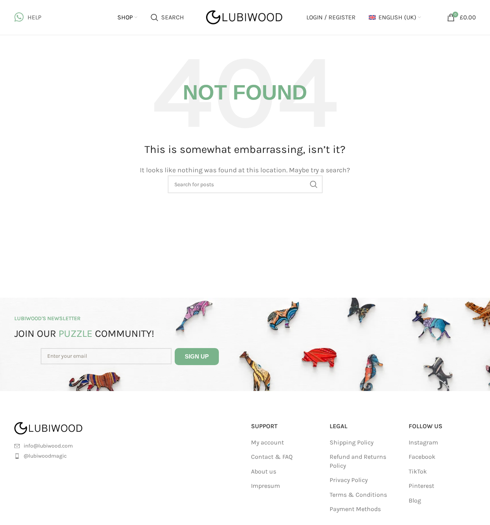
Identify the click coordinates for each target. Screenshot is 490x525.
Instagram (423, 442)
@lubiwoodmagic (45, 456)
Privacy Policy (349, 480)
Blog (415, 500)
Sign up (197, 356)
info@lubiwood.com (48, 446)
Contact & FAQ (271, 456)
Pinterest (421, 485)
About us (263, 471)
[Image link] (57, 427)
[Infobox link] (27, 17)
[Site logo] (245, 17)
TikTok (418, 471)
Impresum (265, 485)
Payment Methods (355, 509)
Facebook (422, 456)
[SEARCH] (314, 184)
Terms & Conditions (358, 494)
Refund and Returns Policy (358, 461)
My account (267, 442)
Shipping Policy (351, 442)
